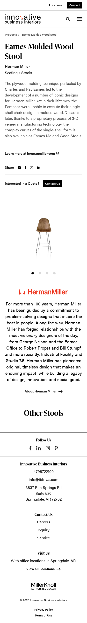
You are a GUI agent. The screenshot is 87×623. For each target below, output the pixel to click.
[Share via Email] (19, 167)
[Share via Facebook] (25, 167)
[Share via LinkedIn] (38, 167)
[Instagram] (48, 448)
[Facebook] (30, 448)
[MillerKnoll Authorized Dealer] (43, 586)
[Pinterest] (56, 448)
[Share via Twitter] (31, 167)
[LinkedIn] (38, 448)
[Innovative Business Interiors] (23, 19)
